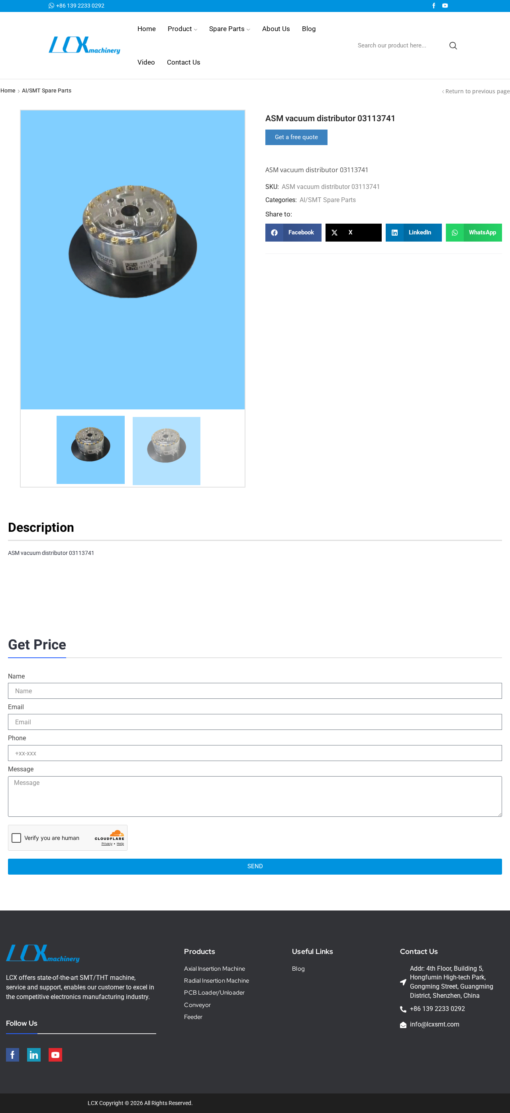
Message (20, 769)
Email (16, 707)
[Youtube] (445, 6)
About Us (276, 29)
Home (146, 29)
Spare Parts (227, 29)
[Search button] (453, 45)
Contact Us (183, 62)
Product (180, 29)
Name (16, 676)
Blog (309, 29)
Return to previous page (477, 91)
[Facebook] (434, 6)
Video (146, 62)
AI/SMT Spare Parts (46, 90)
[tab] (44, 529)
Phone (17, 738)
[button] (296, 137)
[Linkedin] (34, 1055)
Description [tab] (41, 528)
